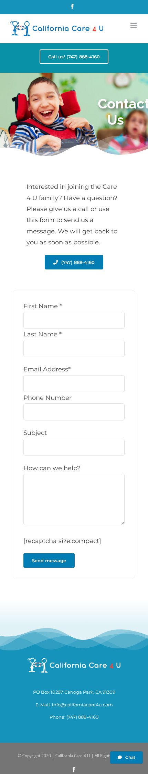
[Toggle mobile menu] (134, 25)
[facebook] (74, 769)
